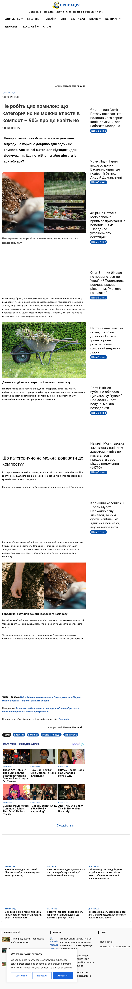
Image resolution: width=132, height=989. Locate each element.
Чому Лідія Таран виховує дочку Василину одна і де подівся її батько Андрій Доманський (106, 169)
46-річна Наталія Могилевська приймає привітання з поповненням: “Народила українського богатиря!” (107, 225)
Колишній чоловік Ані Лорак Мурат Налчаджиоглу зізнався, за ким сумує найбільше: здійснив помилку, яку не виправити (107, 515)
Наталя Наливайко (74, 85)
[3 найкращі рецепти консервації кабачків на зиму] (6, 939)
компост (33, 734)
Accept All (62, 975)
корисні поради (51, 734)
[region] (41, 966)
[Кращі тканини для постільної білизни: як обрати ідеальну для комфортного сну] (24, 850)
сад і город (71, 734)
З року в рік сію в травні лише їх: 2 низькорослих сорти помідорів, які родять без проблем (23, 915)
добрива (19, 734)
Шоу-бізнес (98, 130)
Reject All (42, 975)
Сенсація (64, 719)
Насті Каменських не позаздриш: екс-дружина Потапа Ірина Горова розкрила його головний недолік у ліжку (106, 340)
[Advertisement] (66, 56)
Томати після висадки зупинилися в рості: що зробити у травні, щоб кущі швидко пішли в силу (66, 872)
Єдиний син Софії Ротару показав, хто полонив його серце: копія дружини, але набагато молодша (106, 118)
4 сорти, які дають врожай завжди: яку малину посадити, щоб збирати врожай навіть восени (107, 915)
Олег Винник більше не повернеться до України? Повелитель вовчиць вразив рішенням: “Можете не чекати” (107, 283)
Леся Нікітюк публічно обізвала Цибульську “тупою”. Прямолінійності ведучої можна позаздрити (106, 398)
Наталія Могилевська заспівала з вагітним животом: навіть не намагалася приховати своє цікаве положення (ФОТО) (107, 456)
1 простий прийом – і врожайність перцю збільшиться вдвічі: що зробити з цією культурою (65, 915)
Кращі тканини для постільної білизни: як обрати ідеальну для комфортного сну (22, 872)
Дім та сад (9, 92)
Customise (21, 975)
